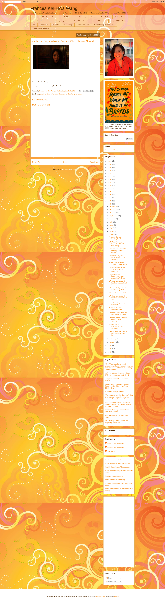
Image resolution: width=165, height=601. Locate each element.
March (112, 234)
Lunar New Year (83, 25)
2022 (110, 173)
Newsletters (105, 17)
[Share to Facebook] (91, 91)
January (113, 342)
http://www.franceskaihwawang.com (117, 460)
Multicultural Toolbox (41, 29)
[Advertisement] (114, 531)
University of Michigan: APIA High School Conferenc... (117, 269)
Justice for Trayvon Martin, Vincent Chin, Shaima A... (117, 257)
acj (38, 94)
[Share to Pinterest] (93, 91)
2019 (110, 182)
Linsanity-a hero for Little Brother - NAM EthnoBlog (118, 319)
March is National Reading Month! (115, 238)
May (111, 228)
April (111, 231)
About (44, 17)
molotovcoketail (100, 596)
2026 (110, 161)
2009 (110, 352)
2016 (110, 192)
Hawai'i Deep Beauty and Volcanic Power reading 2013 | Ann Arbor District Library (117, 386)
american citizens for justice (49, 94)
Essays (93, 17)
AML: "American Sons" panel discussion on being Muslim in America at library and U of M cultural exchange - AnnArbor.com (119, 367)
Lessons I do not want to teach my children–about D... (117, 250)
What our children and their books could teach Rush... (118, 283)
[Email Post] (80, 91)
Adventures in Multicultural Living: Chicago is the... (116, 326)
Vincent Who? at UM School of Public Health (118, 263)
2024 (110, 167)
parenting (78, 94)
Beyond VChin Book (118, 21)
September (114, 216)
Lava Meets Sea (80, 21)
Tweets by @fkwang (112, 150)
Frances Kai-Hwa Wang (53, 8)
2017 (110, 189)
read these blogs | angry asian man (117, 304)
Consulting (68, 25)
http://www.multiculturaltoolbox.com (117, 463)
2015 (110, 195)
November (113, 210)
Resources (44, 25)
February (113, 339)
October (113, 213)
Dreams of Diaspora (98, 21)
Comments (112, 581)
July (111, 222)
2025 (110, 164)
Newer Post (37, 162)
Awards (56, 25)
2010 (110, 349)
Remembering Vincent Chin (104, 25)
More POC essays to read (114, 391)
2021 (110, 176)
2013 (110, 201)
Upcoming (55, 17)
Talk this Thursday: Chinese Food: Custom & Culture (117, 411)
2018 (110, 186)
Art (34, 25)
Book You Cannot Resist (42, 21)
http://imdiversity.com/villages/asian (117, 467)
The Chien (111, 451)
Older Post (94, 162)
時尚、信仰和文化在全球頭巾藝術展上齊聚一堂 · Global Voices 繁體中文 (118, 374)
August (112, 219)
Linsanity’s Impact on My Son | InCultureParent (118, 313)
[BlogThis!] (86, 91)
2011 (109, 346)
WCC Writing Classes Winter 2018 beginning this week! (117, 421)
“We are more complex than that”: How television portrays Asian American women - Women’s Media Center (119, 397)
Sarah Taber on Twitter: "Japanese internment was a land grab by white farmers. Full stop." (118, 404)
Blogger (116, 596)
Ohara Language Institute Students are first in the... (118, 333)
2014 (110, 198)
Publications (69, 17)
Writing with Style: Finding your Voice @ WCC (118, 289)
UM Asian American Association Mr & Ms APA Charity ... (117, 244)
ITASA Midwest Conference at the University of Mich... (117, 276)
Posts (110, 578)
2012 (110, 204)
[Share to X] (88, 91)
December (113, 207)
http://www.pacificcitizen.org (115, 480)
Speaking (82, 17)
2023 (110, 170)
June (111, 225)
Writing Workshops (122, 17)
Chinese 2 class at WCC (117, 293)
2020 (110, 179)
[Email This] (84, 91)
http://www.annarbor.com (114, 476)
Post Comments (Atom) (69, 169)
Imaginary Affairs (62, 21)
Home (35, 17)
